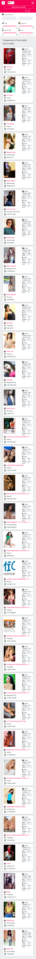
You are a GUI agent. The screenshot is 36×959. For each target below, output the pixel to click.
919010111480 (11, 214)
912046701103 (11, 72)
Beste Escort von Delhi (19, 7)
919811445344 (11, 641)
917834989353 (11, 812)
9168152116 (10, 413)
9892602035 (10, 556)
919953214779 (11, 897)
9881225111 (10, 157)
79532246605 (11, 840)
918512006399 (11, 442)
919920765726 (11, 356)
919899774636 (11, 726)
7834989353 (10, 300)
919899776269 (11, 669)
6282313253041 (11, 470)
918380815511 (11, 100)
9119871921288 (11, 698)
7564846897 (10, 954)
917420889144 (11, 755)
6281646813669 (11, 385)
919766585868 (11, 612)
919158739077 (11, 869)
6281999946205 (11, 527)
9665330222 (10, 129)
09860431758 (11, 186)
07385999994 (11, 271)
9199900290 (10, 925)
